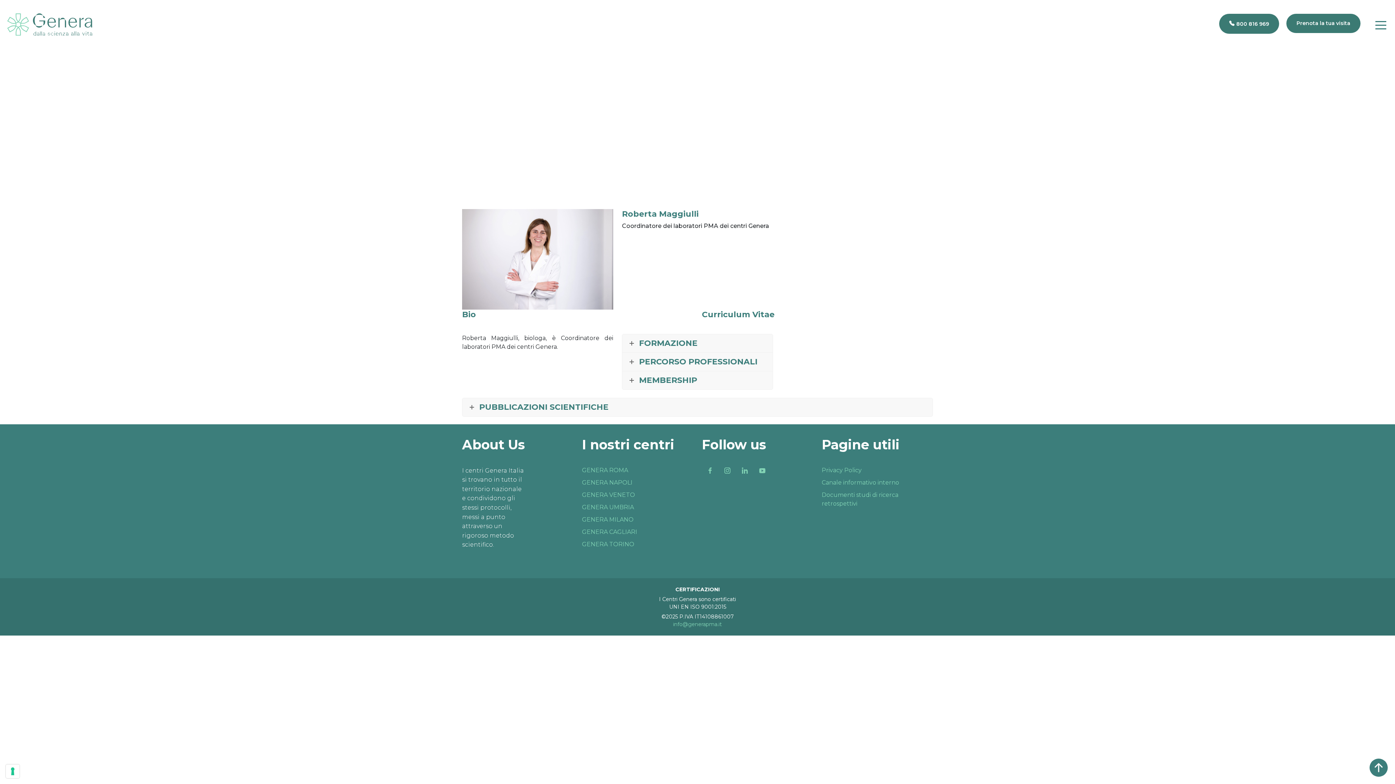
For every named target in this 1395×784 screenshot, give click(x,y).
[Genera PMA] (49, 24)
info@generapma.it (697, 624)
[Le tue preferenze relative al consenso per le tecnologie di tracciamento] (13, 771)
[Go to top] (1379, 768)
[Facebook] (710, 471)
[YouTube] (762, 471)
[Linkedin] (745, 471)
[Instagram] (727, 471)
